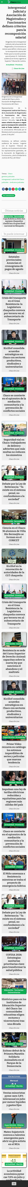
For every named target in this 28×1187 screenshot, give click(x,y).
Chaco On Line (19, 68)
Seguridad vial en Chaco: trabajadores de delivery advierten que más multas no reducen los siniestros (14, 447)
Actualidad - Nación (14, 782)
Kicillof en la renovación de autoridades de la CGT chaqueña (14, 571)
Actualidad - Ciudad (14, 867)
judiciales (5, 182)
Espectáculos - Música (14, 1125)
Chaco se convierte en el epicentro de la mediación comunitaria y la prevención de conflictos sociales (14, 403)
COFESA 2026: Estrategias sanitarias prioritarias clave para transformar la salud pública (14, 962)
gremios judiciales (8, 176)
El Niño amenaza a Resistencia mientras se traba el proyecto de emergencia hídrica (14, 879)
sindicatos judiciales (17, 182)
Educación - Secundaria (14, 216)
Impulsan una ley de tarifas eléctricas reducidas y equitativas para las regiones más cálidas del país (14, 797)
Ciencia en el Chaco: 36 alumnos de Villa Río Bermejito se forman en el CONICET (14, 534)
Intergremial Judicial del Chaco (13, 179)
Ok (14, 1184)
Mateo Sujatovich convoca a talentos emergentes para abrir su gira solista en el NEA (14, 1138)
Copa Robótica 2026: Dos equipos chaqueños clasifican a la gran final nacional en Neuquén (14, 222)
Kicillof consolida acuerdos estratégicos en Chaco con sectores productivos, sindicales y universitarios (14, 357)
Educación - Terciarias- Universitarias (14, 991)
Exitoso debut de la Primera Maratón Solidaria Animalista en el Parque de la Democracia (14, 1058)
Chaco (10, 173)
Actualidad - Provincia (14, 65)
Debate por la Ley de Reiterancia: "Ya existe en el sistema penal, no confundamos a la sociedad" (14, 491)
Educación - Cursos (14, 644)
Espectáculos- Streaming (14, 737)
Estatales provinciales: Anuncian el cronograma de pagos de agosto (14, 263)
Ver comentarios (8, 195)
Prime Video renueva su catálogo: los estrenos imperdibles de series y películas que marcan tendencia (14, 753)
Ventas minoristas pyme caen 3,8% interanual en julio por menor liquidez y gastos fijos (14, 1099)
